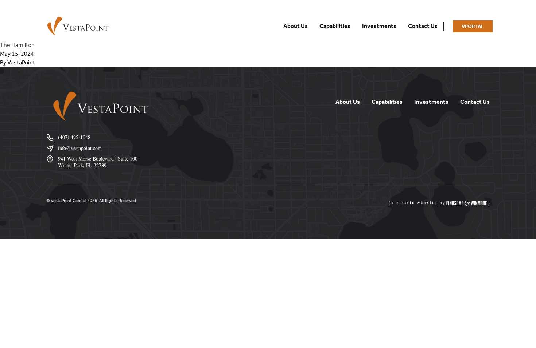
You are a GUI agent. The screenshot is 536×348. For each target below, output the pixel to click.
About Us (295, 26)
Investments (379, 26)
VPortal (473, 26)
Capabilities (334, 26)
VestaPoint (21, 62)
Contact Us (423, 26)
